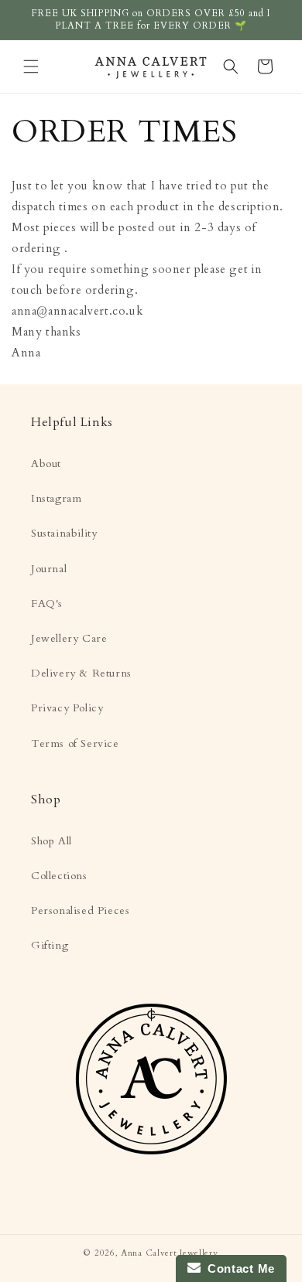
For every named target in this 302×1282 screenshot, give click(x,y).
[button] (31, 66)
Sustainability (64, 533)
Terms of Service (75, 743)
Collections (59, 875)
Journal (49, 568)
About (46, 463)
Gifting (49, 945)
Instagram (56, 498)
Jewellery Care (69, 638)
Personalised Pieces (80, 910)
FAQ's (47, 603)
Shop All (51, 841)
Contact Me (238, 1268)
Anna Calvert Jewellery (169, 1253)
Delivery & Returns (81, 673)
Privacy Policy (67, 708)
